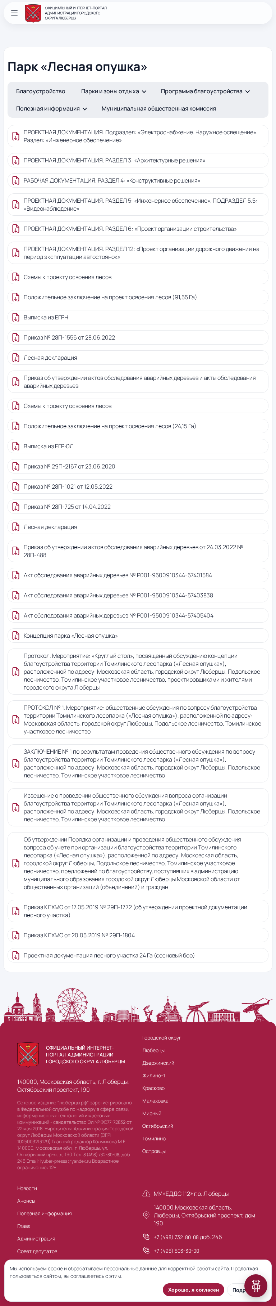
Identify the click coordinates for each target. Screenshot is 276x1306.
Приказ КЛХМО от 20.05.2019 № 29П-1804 (79, 935)
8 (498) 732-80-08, (101, 1154)
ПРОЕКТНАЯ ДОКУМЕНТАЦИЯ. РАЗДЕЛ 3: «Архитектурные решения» (115, 160)
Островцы (154, 1151)
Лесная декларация (50, 358)
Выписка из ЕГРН (46, 317)
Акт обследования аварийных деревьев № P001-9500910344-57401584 (118, 575)
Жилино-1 (153, 1075)
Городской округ (161, 1037)
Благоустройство (40, 91)
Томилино (154, 1138)
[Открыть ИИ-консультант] (255, 1285)
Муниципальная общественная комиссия (159, 108)
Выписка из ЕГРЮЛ (49, 446)
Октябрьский (157, 1125)
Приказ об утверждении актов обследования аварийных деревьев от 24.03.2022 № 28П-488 (134, 551)
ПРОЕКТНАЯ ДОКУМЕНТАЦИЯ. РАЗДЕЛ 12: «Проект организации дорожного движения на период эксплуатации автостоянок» (141, 253)
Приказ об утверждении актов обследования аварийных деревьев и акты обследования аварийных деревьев (140, 382)
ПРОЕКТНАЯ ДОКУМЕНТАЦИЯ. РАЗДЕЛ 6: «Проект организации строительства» (130, 229)
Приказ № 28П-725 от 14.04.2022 (67, 507)
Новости (27, 1188)
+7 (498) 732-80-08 (176, 1237)
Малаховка (155, 1100)
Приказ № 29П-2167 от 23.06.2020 (69, 466)
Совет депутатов (37, 1251)
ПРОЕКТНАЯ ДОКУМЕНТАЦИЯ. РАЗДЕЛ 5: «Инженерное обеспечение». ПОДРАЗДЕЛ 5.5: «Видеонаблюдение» (140, 204)
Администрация (36, 1238)
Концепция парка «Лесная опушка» (71, 635)
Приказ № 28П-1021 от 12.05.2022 (68, 486)
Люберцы (153, 1050)
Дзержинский (158, 1062)
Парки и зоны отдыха (110, 91)
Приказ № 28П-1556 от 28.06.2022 (69, 337)
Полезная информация (48, 108)
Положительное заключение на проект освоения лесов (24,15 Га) (110, 426)
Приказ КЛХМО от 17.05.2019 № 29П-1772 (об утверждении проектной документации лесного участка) (135, 911)
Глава (24, 1225)
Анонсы (26, 1200)
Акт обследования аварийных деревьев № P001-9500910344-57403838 (118, 595)
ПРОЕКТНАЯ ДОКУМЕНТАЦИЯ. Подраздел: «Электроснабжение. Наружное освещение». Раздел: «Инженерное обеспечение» (141, 136)
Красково (153, 1088)
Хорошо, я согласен (193, 1290)
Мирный (151, 1113)
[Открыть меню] (14, 13)
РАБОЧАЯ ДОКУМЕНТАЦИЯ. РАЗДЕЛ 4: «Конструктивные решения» (112, 180)
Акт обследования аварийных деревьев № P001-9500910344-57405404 (118, 615)
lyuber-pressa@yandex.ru (65, 1161)
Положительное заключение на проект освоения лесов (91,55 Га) (110, 297)
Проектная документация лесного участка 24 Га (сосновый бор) (109, 955)
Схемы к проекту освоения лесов (67, 277)
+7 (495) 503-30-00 (176, 1250)
